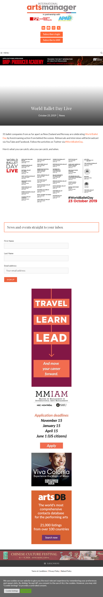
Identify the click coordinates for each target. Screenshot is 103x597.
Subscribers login (51, 34)
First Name (9, 241)
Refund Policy (66, 571)
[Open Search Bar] (101, 53)
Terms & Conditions (39, 571)
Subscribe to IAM (51, 40)
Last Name (8, 253)
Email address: (10, 265)
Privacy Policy (54, 571)
